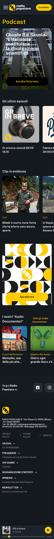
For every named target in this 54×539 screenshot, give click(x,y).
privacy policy (6, 435)
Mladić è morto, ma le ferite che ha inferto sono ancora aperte (19, 226)
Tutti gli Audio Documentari (40, 320)
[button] (5, 7)
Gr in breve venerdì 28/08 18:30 (18, 149)
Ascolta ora (27, 296)
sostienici (43, 7)
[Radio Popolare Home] (20, 7)
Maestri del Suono (40, 354)
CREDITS (47, 435)
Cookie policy (27, 435)
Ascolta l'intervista (27, 81)
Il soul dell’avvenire (12, 354)
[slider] (9, 536)
